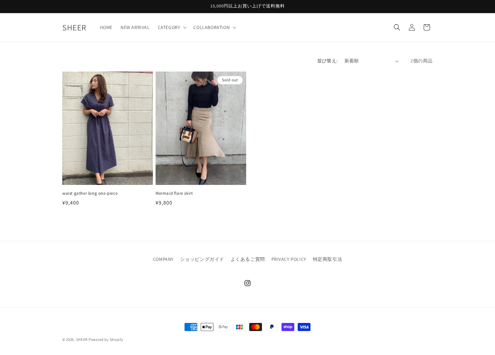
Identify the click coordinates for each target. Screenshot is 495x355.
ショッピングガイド (202, 259)
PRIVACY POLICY (288, 259)
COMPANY (163, 259)
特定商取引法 (327, 259)
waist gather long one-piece (90, 193)
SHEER (82, 339)
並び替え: (327, 61)
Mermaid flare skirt (174, 193)
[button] (172, 27)
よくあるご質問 (248, 259)
